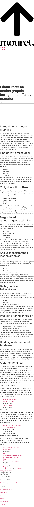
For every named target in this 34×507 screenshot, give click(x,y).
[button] (17, 47)
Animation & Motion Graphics (12, 455)
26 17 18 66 (18, 469)
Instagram (3, 471)
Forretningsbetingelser (7, 483)
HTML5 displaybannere (10, 457)
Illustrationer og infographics (12, 461)
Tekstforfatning (8, 405)
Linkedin (10, 471)
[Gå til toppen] (17, 38)
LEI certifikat (19, 483)
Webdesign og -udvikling (11, 447)
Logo (5, 459)
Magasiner (6, 467)
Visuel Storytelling (9, 427)
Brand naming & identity (10, 399)
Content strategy (8, 401)
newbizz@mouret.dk (6, 469)
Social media (7, 449)
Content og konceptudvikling (12, 425)
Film (4, 453)
